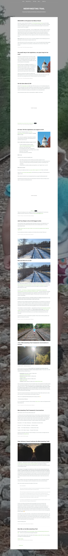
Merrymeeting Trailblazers (29, 47)
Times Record (45, 535)
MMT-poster (32, 210)
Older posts (20, 545)
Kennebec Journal (37, 535)
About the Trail (28, 1)
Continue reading (21, 538)
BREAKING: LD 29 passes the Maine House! (29, 20)
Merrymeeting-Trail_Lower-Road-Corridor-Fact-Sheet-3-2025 (25, 123)
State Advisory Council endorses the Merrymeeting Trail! (33, 441)
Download (35, 123)
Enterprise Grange (23, 377)
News (39, 1)
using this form (26, 433)
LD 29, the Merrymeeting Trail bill (37, 23)
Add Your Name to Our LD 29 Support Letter (29, 221)
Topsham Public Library (38, 381)
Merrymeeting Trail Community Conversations (31, 410)
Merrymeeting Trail (34, 9)
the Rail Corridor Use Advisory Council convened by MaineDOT (28, 463)
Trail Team (34, 1)
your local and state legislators (27, 172)
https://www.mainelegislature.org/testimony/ (27, 145)
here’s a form (38, 401)
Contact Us (44, 1)
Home (23, 1)
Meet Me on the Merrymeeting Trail (28, 529)
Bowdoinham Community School (25, 374)
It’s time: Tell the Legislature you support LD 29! (31, 129)
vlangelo (27, 436)
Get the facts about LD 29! (24, 83)
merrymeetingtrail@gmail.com (38, 213)
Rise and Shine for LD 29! (24, 260)
